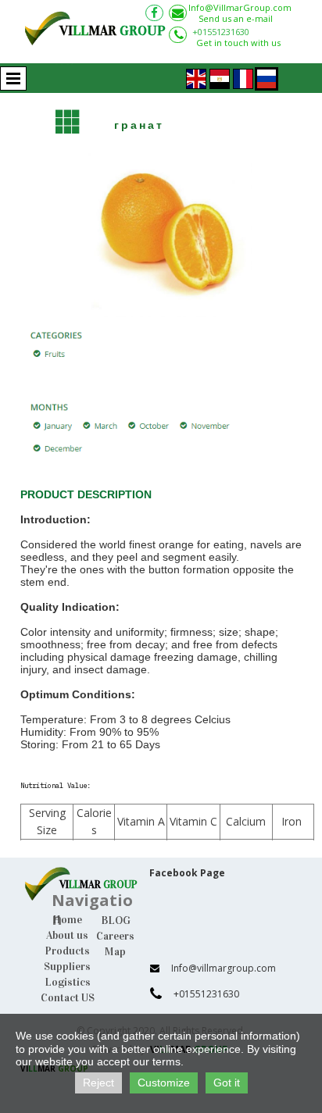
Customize (164, 1082)
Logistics (68, 982)
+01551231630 (220, 31)
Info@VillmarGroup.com (240, 7)
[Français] (243, 77)
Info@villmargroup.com (223, 968)
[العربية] (219, 77)
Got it (226, 1082)
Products (67, 951)
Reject (98, 1082)
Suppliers (67, 966)
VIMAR (112, 31)
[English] (196, 77)
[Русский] (266, 77)
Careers (115, 936)
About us (67, 935)
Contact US (68, 997)
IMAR (102, 885)
